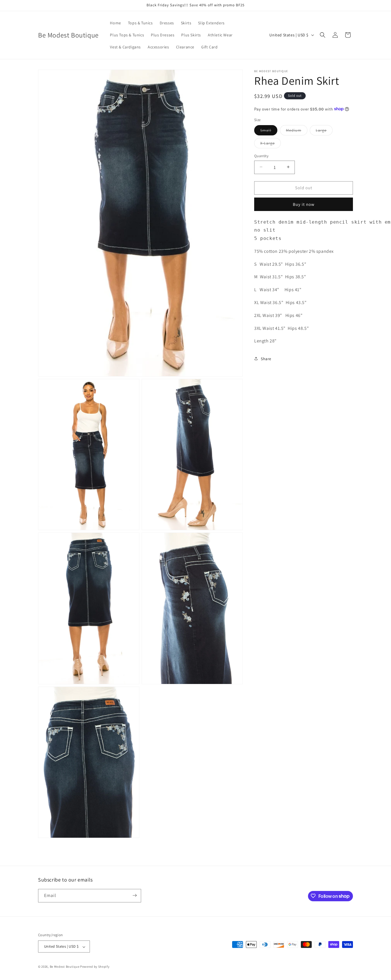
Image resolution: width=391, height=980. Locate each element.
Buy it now (304, 204)
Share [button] (266, 358)
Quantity (261, 155)
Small (268, 131)
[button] (322, 35)
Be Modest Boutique (65, 967)
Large (324, 131)
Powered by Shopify (95, 967)
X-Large (270, 144)
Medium (296, 131)
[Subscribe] (134, 895)
